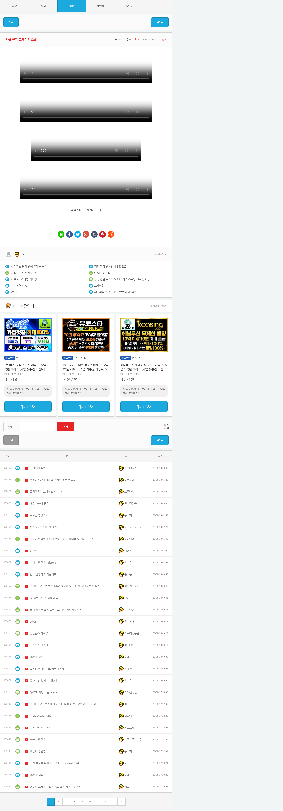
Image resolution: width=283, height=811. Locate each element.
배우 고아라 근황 (39, 503)
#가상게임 (18, 392)
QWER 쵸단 (37, 656)
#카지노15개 (13, 389)
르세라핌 (99, 285)
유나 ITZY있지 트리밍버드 (44, 680)
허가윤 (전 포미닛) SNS (43, 527)
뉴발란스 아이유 (39, 633)
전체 (11, 440)
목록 (11, 22)
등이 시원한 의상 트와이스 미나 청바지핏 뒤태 (56, 609)
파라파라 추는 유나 (40, 727)
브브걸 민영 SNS (39, 515)
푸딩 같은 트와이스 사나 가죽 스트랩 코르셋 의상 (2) (123, 279)
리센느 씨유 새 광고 (25, 272)
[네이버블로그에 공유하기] (61, 234)
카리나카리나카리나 (41, 715)
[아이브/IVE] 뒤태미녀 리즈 (45, 597)
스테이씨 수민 (38, 468)
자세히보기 (28, 406)
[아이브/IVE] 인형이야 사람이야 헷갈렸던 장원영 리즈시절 (63, 704)
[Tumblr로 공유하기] (94, 234)
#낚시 (38, 389)
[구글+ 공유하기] (86, 234)
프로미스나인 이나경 (25, 279)
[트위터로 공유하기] (77, 234)
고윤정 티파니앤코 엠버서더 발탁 (48, 668)
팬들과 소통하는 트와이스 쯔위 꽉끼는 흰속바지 (57, 786)
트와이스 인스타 (39, 645)
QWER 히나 (37, 774)
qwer (33, 621)
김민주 (33, 550)
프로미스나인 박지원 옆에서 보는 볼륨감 (52, 479)
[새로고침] (166, 426)
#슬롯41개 (27, 389)
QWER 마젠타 (102, 272)
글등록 (160, 22)
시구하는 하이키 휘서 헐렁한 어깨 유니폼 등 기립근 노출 (62, 538)
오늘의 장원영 (38, 739)
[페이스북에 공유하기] (69, 234)
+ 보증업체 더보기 (158, 305)
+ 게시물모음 (160, 254)
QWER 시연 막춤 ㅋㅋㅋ (44, 692)
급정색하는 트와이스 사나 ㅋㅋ (47, 491)
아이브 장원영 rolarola (43, 562)
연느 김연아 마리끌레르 (43, 574)
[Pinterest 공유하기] (102, 234)
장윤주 (14, 292)
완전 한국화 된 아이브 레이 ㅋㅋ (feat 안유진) (56, 763)
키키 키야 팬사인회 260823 (110, 266)
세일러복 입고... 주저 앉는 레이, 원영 (115, 291)
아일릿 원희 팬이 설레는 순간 (30, 266)
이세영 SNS (20, 285)
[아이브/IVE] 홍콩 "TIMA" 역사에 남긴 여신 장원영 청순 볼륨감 (66, 586)
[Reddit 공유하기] (111, 234)
